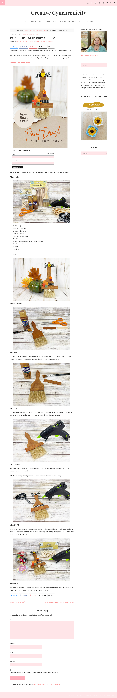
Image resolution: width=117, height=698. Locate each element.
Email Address (16, 161)
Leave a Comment (33, 34)
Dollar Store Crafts (23, 41)
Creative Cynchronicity (58, 12)
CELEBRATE (38, 41)
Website (12, 661)
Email (12, 652)
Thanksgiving (49, 41)
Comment (13, 620)
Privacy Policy (110, 695)
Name (12, 643)
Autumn (32, 41)
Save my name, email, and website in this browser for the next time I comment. (34, 672)
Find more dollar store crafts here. (21, 62)
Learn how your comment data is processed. (46, 684)
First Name (14, 154)
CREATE (43, 41)
